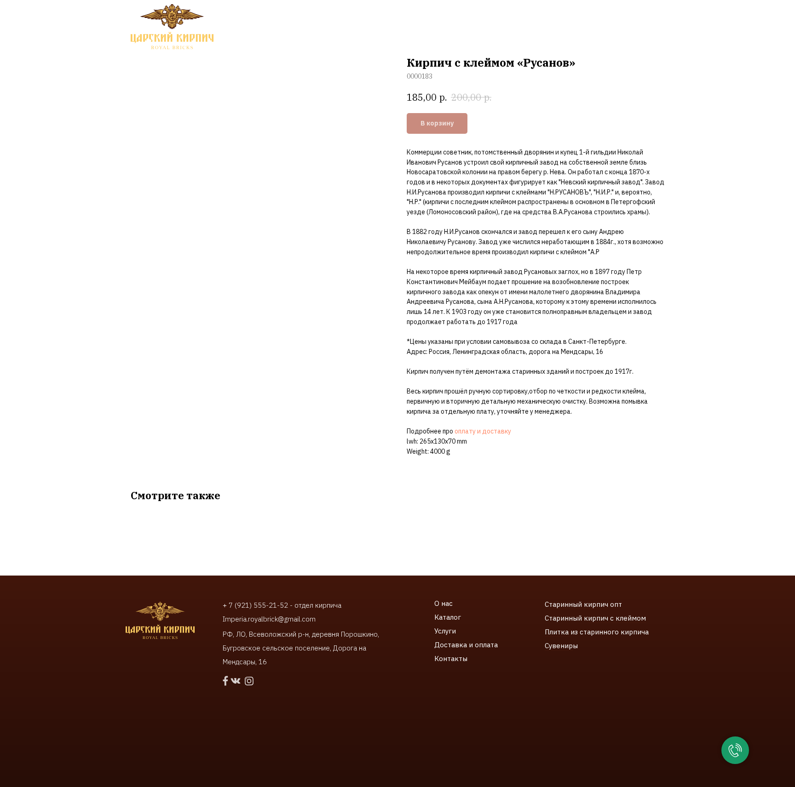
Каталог (447, 617)
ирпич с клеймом (617, 618)
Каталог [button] (254, 27)
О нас (443, 603)
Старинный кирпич (576, 604)
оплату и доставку (483, 431)
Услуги (445, 631)
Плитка (557, 631)
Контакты (512, 27)
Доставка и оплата (466, 644)
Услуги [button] (305, 27)
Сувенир (559, 645)
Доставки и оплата (442, 27)
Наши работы (365, 27)
